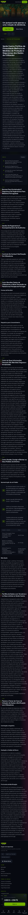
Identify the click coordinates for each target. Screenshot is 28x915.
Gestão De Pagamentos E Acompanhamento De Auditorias (13, 167)
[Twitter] (2, 899)
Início (2, 39)
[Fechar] (25, 896)
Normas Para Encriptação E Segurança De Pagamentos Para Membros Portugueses (13, 162)
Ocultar (23, 157)
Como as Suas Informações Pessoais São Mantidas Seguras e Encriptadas (13, 181)
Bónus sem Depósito (6, 873)
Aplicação (3, 867)
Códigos (3, 871)
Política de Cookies (5, 885)
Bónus (2, 869)
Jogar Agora (8, 29)
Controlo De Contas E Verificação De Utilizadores (13, 171)
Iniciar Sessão (18, 1)
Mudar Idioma (7, 861)
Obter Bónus (19, 29)
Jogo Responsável (5, 887)
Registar (24, 1)
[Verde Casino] (3, 2)
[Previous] (9, 33)
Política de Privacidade (6, 883)
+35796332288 (5, 893)
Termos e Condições (6, 881)
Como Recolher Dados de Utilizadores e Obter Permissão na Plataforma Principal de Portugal (14, 176)
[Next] (12, 33)
